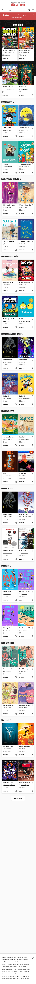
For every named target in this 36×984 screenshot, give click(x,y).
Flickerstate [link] (22, 87)
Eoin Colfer (23, 362)
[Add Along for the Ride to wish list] (16, 250)
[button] (16, 50)
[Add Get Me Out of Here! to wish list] (16, 136)
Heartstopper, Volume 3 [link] (9, 705)
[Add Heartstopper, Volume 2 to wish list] (32, 677)
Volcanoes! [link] (22, 473)
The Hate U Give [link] (8, 551)
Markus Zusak (8, 362)
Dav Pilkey (23, 285)
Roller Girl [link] (22, 396)
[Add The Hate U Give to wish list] (16, 559)
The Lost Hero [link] (7, 396)
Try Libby (6, 15)
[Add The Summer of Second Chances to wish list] (32, 636)
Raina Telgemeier (25, 321)
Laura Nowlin (7, 207)
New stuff (18, 25)
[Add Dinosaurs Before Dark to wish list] (16, 445)
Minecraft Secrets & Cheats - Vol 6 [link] (8, 50)
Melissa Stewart (25, 439)
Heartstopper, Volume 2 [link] (25, 669)
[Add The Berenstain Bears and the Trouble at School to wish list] (32, 173)
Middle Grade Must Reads (11, 333)
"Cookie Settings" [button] (23, 971)
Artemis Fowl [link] (23, 360)
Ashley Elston (7, 748)
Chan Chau (7, 285)
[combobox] (14, 10)
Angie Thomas (8, 553)
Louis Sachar (7, 476)
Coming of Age (7, 488)
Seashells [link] (22, 437)
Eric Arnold (23, 476)
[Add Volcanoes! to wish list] (32, 482)
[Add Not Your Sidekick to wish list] (32, 755)
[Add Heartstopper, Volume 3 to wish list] (16, 714)
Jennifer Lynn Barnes (9, 785)
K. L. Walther (24, 630)
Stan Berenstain (25, 166)
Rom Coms (5, 565)
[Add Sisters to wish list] (32, 327)
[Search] (2, 10)
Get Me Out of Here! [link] (9, 128)
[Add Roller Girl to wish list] (32, 404)
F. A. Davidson (24, 89)
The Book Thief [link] (7, 360)
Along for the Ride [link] (8, 241)
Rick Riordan (7, 398)
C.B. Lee (23, 748)
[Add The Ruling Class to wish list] (16, 791)
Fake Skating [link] (7, 591)
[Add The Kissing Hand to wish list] (32, 136)
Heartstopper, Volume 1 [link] (9, 669)
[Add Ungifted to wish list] (16, 173)
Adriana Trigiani (25, 785)
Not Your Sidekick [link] (24, 746)
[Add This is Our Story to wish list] (16, 755)
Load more (18, 798)
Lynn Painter (7, 594)
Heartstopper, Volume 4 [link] (25, 705)
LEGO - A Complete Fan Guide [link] (25, 50)
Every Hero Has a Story (10, 256)
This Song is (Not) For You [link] (9, 205)
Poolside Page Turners (10, 179)
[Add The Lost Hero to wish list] (16, 404)
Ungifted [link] (5, 164)
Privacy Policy (23, 960)
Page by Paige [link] (23, 514)
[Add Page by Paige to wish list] (32, 523)
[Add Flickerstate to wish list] (32, 95)
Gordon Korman (8, 166)
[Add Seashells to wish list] (32, 445)
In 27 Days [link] (22, 551)
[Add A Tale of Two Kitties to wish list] (32, 291)
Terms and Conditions (9, 960)
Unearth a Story (7, 411)
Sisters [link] (21, 319)
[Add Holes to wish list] (16, 482)
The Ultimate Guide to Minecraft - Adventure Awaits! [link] (8, 87)
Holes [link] (4, 473)
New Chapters (7, 101)
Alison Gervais (24, 553)
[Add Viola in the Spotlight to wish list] (32, 791)
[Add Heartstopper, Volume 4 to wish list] (32, 714)
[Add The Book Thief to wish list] (16, 368)
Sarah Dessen (7, 244)
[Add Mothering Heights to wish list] (16, 327)
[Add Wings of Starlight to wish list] (32, 214)
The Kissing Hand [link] (24, 128)
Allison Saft (24, 207)
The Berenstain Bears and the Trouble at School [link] (25, 164)
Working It (5, 720)
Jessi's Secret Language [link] (9, 282)
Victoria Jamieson (25, 398)
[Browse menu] (33, 10)
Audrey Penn (24, 130)
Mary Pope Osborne (9, 439)
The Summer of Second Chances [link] (25, 628)
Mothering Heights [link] (8, 319)
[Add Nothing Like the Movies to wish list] (32, 600)
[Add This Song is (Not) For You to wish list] (16, 214)
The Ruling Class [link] (8, 782)
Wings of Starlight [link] (25, 205)
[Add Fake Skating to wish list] (16, 600)
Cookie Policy (24, 979)
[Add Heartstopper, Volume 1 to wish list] (16, 677)
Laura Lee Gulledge (26, 516)
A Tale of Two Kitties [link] (25, 282)
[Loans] (29, 10)
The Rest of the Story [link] (25, 241)
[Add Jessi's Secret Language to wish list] (16, 291)
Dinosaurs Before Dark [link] (9, 437)
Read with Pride (7, 643)
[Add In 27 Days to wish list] (32, 559)
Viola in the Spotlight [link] (25, 782)
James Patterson (8, 130)
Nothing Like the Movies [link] (25, 591)
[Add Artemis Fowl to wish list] (32, 368)
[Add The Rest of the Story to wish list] (32, 250)
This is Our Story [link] (8, 746)
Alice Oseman (7, 671)
